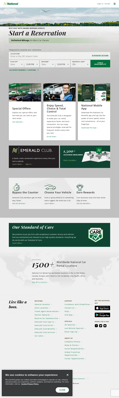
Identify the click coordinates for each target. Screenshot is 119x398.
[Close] (67, 374)
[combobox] (59, 55)
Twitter (100, 325)
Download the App (88, 128)
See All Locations (39, 282)
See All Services (18, 203)
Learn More (17, 164)
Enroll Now (51, 136)
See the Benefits (83, 203)
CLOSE (62, 390)
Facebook (96, 325)
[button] (103, 4)
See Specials (17, 122)
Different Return (100, 56)
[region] (37, 383)
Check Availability (100, 63)
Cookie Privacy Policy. (30, 384)
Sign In (28, 164)
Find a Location (69, 160)
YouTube (105, 325)
